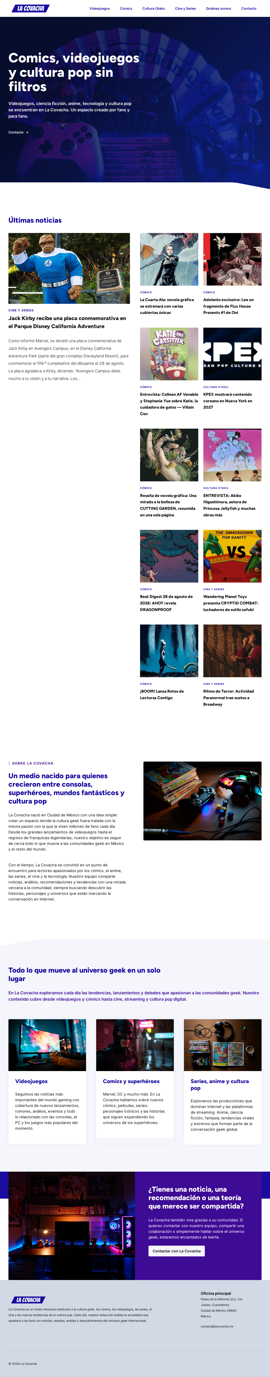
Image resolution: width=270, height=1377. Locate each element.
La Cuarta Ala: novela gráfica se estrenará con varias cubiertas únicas (167, 306)
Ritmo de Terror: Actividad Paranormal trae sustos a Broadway (228, 698)
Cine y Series (185, 8)
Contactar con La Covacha (177, 1251)
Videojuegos (99, 8)
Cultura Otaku (153, 8)
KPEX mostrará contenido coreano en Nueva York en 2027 (227, 401)
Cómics (126, 8)
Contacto (248, 8)
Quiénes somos (218, 8)
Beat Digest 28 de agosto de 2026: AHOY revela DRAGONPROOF (166, 603)
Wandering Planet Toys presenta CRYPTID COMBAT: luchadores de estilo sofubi (230, 603)
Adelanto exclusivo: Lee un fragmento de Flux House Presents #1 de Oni (228, 306)
